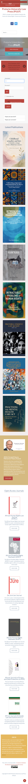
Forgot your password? (10, 116)
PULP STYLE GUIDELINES (14, 53)
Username (8, 78)
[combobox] (9, 32)
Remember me (10, 96)
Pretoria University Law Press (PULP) (14, 10)
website (4, 755)
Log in (8, 106)
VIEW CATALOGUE (14, 49)
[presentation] (3, 66)
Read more (8, 478)
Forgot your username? (10, 119)
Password (7, 85)
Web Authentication (15, 102)
